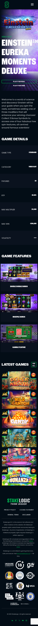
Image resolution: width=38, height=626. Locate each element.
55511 (18, 547)
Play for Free (19, 86)
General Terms (13, 515)
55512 (31, 541)
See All (33, 364)
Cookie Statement (27, 510)
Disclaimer (26, 515)
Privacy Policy (10, 510)
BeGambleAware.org (23, 553)
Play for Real (19, 81)
